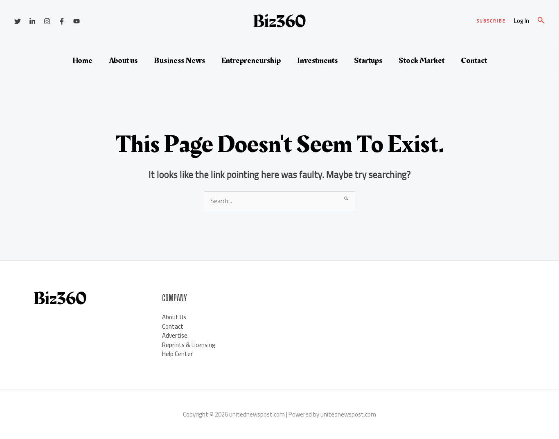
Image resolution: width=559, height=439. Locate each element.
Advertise (174, 335)
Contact (474, 60)
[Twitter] (17, 21)
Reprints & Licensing (188, 345)
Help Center (177, 354)
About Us (174, 317)
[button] (491, 21)
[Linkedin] (32, 21)
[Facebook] (62, 21)
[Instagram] (47, 21)
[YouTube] (76, 21)
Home (82, 60)
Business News (179, 60)
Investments (317, 60)
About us (123, 60)
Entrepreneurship (251, 60)
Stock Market (421, 60)
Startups (368, 60)
